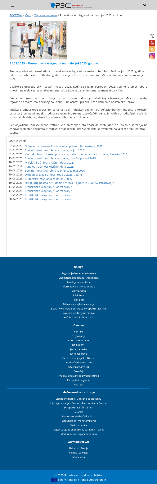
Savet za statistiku (78, 367)
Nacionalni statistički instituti (78, 416)
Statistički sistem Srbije (79, 362)
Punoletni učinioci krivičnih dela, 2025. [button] (49, 166)
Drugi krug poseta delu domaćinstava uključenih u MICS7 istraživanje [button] (69, 183)
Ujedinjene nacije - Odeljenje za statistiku (78, 398)
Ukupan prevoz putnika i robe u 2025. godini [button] (53, 174)
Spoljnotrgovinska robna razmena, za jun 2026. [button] (55, 150)
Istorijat (78, 384)
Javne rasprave (78, 353)
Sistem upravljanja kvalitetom (78, 358)
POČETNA (16, 15)
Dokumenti (78, 345)
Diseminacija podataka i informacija (79, 277)
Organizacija (78, 336)
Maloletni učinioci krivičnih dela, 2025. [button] (49, 162)
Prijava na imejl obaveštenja (78, 304)
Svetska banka (78, 425)
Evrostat (78, 412)
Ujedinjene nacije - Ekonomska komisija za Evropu (78, 403)
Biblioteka (78, 295)
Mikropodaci (78, 291)
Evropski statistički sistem (78, 407)
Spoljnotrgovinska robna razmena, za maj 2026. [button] (55, 170)
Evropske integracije (78, 380)
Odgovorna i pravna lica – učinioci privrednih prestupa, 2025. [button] (64, 146)
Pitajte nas (78, 299)
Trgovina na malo (45, 15)
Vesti (28, 15)
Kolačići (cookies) (78, 452)
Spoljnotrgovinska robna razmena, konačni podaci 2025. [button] (60, 158)
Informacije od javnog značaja (78, 286)
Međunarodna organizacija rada (79, 434)
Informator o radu (78, 340)
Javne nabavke (78, 349)
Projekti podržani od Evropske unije (78, 375)
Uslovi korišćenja (78, 448)
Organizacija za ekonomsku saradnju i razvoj (78, 429)
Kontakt (78, 331)
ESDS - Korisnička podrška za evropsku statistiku (78, 308)
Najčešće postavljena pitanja (78, 313)
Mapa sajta (78, 457)
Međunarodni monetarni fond (78, 420)
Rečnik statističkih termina (78, 317)
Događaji (78, 371)
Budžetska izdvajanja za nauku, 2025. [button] (49, 179)
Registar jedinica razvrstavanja (78, 273)
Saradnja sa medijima (78, 282)
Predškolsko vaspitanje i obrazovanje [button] (48, 187)
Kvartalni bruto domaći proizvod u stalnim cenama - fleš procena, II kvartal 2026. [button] (76, 154)
